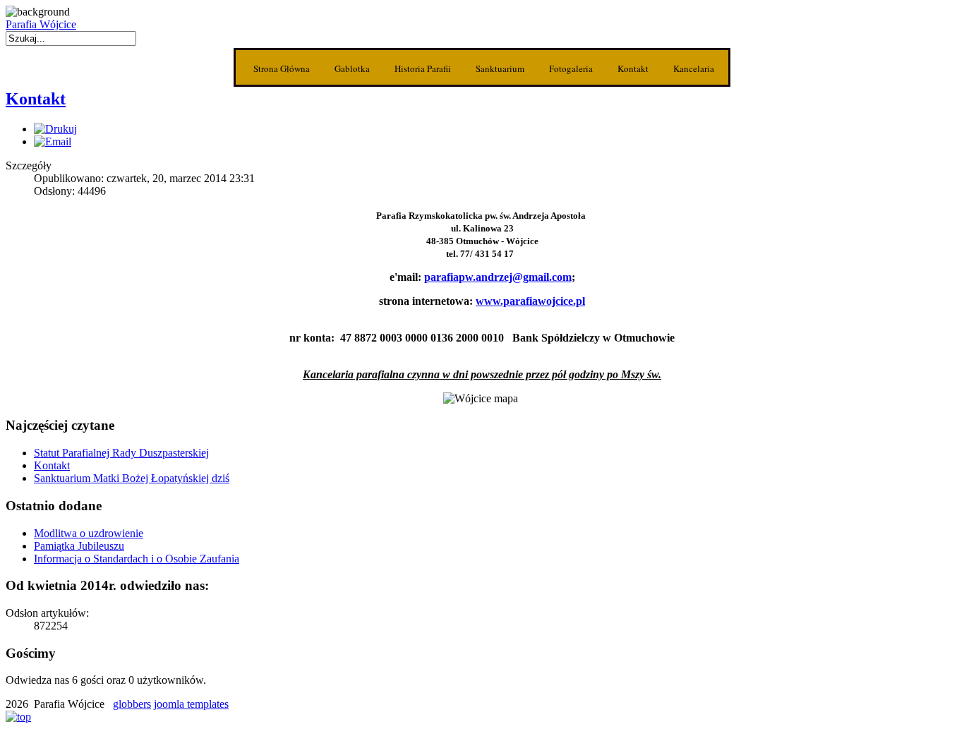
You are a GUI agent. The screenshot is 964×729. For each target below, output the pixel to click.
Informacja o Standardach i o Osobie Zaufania (136, 559)
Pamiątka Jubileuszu (79, 546)
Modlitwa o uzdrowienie (88, 533)
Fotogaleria (571, 68)
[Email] (52, 141)
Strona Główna (281, 68)
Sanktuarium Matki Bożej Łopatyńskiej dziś (131, 478)
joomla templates (191, 704)
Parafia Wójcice (41, 24)
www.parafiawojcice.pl (530, 301)
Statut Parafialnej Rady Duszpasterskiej (121, 453)
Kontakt (633, 68)
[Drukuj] (55, 129)
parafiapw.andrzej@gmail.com (498, 277)
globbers (132, 704)
